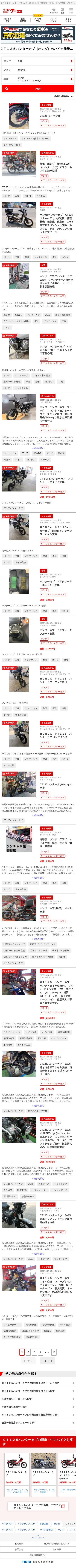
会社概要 (57, 1549)
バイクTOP (7, 1524)
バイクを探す (7, 20)
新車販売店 (23, 20)
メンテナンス (53, 20)
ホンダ (44, 121)
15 (53, 1352)
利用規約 (19, 1543)
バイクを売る (38, 20)
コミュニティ (68, 20)
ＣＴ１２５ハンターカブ (52, 125)
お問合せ (19, 1549)
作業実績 (44, 1524)
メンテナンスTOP (26, 1524)
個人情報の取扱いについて (57, 1543)
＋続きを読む (38, 448)
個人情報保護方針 (38, 1555)
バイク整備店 (46, 1530)
